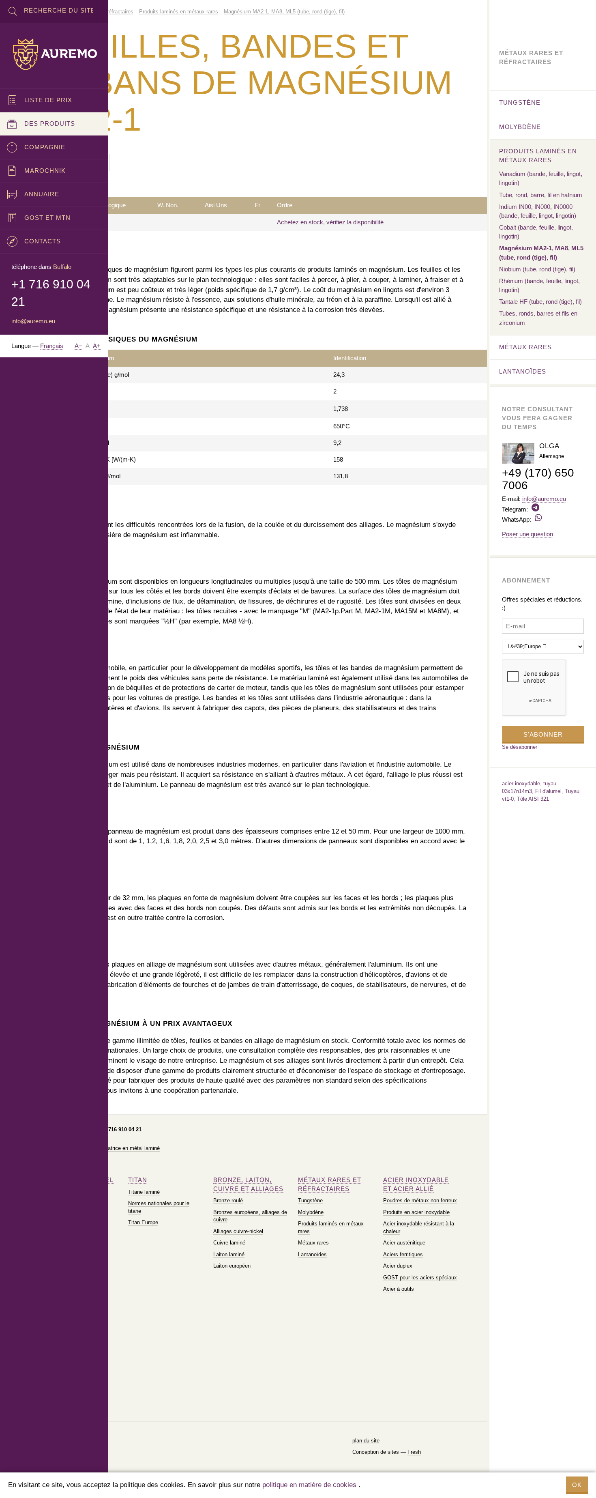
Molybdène (311, 1212)
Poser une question (527, 534)
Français (51, 345)
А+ (97, 345)
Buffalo (62, 266)
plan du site (365, 1441)
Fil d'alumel (548, 791)
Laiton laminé (228, 1254)
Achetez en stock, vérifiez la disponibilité (330, 222)
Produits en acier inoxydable (416, 1212)
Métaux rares (313, 1243)
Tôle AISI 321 (533, 799)
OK (577, 1484)
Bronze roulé (228, 1200)
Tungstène (310, 1200)
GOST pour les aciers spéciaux (420, 1277)
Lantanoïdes (312, 1254)
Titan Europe (143, 1222)
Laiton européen (232, 1266)
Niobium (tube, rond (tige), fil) (537, 269)
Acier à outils (398, 1289)
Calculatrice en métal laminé (126, 1148)
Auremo (54, 54)
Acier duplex (397, 1266)
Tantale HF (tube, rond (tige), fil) (540, 301)
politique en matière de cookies (309, 1485)
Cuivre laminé (229, 1243)
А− (78, 345)
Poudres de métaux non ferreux (420, 1200)
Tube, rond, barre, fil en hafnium (540, 194)
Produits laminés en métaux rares (538, 155)
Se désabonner (519, 747)
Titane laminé (144, 1192)
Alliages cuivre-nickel (238, 1231)
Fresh (414, 1452)
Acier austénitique (404, 1243)
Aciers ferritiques (403, 1254)
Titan (137, 1179)
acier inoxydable (521, 783)
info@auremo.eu (33, 321)
